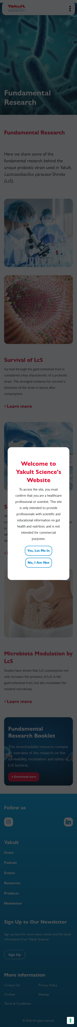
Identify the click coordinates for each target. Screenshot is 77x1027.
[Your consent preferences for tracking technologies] (70, 1020)
